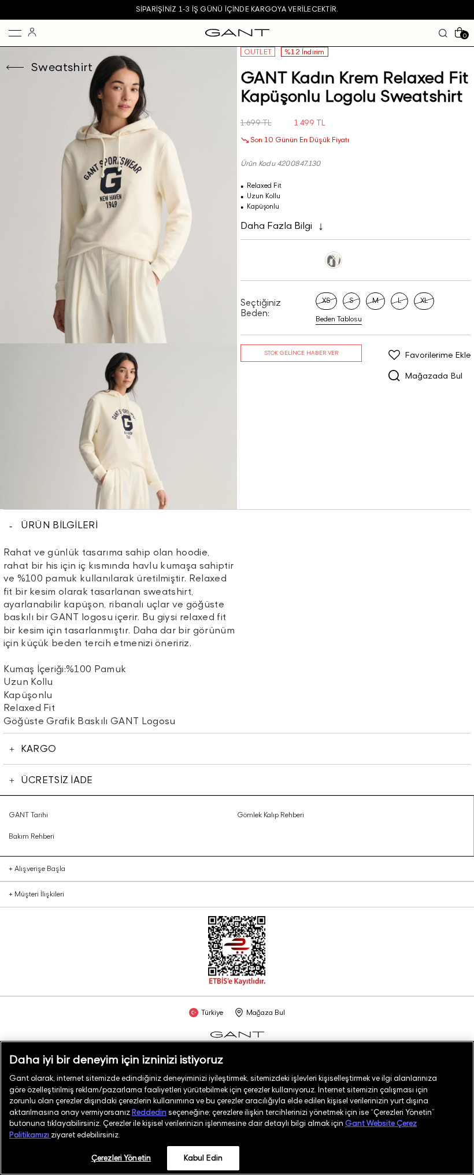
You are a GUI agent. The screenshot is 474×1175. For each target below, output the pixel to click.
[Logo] (237, 33)
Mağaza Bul (265, 1012)
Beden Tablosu (339, 319)
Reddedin (149, 1112)
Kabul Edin (203, 1157)
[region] (237, 1108)
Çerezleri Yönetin (121, 1157)
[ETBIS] (237, 982)
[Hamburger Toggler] (15, 33)
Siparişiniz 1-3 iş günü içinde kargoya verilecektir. (237, 9)
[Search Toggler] (443, 33)
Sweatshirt (61, 67)
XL (424, 300)
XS (326, 300)
